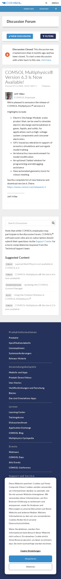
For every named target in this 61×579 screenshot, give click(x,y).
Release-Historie (17, 358)
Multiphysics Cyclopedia (21, 438)
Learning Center (17, 412)
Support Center (44, 241)
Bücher (12, 393)
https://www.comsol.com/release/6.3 (26, 186)
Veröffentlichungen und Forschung (26, 387)
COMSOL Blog (16, 432)
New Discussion (21, 36)
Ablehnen (30, 566)
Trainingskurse (16, 417)
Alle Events (15, 462)
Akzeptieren (30, 558)
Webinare (14, 451)
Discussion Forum (21, 21)
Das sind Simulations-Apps (22, 398)
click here (46, 59)
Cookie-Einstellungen (30, 550)
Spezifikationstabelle (20, 342)
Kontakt (44, 9)
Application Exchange (20, 427)
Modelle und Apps (18, 372)
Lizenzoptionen (17, 348)
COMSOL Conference (20, 467)
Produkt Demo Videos (20, 377)
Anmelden (29, 9)
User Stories (15, 382)
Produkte (14, 337)
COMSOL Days (16, 457)
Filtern (49, 36)
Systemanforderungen (20, 353)
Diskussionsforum (18, 422)
